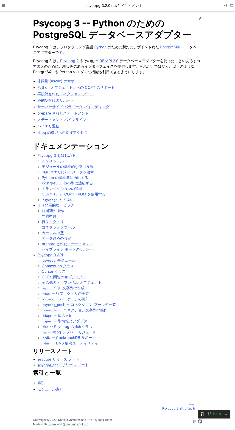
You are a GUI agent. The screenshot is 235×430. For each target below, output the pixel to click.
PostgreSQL (170, 47)
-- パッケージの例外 (65, 299)
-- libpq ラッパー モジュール (69, 332)
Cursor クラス (54, 271)
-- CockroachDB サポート (69, 337)
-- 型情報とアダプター (66, 321)
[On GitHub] (200, 422)
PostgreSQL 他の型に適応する (67, 183)
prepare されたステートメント (67, 243)
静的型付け (51, 216)
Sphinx (52, 424)
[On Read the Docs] (195, 422)
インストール (53, 161)
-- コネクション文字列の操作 (74, 310)
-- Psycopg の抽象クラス (67, 326)
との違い (57, 199)
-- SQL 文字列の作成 (63, 288)
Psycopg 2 (69, 60)
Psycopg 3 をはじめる (56, 155)
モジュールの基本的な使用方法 (67, 166)
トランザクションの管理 (62, 188)
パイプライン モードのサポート (68, 249)
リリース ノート (58, 359)
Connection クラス (58, 266)
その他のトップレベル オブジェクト (72, 282)
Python (100, 47)
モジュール (58, 260)
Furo (85, 424)
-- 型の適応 (57, 315)
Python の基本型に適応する (65, 177)
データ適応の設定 (56, 238)
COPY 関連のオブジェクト (64, 277)
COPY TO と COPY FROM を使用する (74, 194)
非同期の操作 (53, 210)
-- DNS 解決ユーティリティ (70, 343)
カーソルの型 (53, 232)
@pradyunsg (71, 424)
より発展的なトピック (55, 205)
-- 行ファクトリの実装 (65, 293)
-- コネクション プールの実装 (79, 304)
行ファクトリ (53, 221)
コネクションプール (58, 227)
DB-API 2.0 (108, 60)
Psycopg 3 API (50, 254)
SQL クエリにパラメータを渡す (68, 172)
